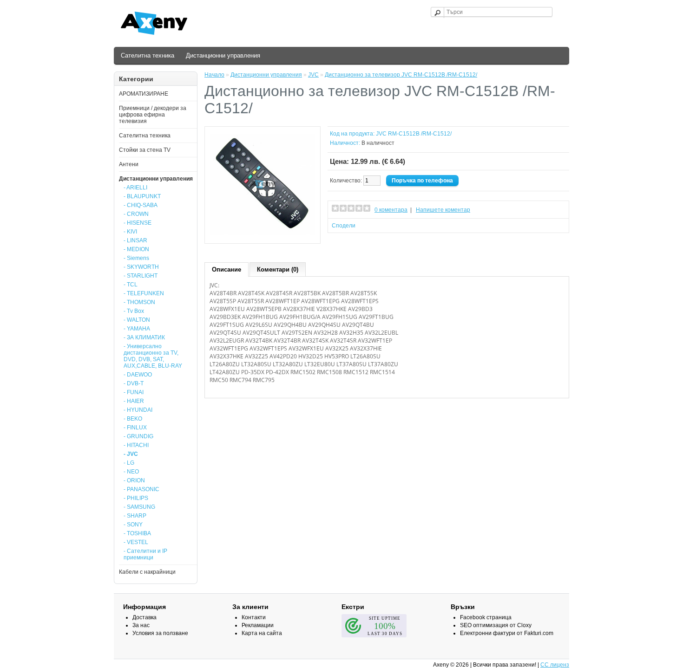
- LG (129, 463)
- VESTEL (136, 542)
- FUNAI (134, 392)
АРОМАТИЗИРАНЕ (143, 94)
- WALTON (137, 320)
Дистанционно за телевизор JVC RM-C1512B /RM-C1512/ (401, 74)
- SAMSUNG (139, 507)
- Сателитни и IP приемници (145, 554)
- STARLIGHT (141, 275)
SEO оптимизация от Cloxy (496, 625)
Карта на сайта (262, 633)
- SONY (133, 524)
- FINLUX (135, 427)
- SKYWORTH (141, 267)
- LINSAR (135, 240)
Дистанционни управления (223, 55)
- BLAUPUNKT (142, 196)
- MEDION (136, 249)
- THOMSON (139, 302)
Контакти (254, 617)
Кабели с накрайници (147, 572)
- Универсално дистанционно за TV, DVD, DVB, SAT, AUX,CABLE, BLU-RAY (153, 356)
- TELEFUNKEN (144, 293)
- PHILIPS (136, 498)
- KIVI (130, 231)
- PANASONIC (141, 489)
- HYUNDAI (138, 410)
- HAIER (134, 401)
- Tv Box (134, 311)
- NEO (131, 471)
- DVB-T (134, 383)
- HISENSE (137, 223)
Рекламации (258, 625)
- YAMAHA (137, 328)
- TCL (131, 284)
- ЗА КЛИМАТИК (144, 337)
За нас (141, 625)
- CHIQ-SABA (141, 205)
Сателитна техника (147, 55)
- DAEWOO (138, 374)
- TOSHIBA (137, 533)
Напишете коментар (443, 210)
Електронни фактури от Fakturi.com (506, 633)
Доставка (144, 617)
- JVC (131, 454)
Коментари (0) (277, 269)
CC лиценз (554, 665)
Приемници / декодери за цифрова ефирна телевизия (152, 114)
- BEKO (133, 418)
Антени (128, 164)
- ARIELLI (135, 187)
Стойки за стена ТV (145, 150)
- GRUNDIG (138, 436)
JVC (313, 74)
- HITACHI (136, 445)
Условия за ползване (160, 633)
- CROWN (136, 214)
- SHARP (135, 515)
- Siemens (136, 258)
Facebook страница (486, 617)
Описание (226, 269)
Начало (214, 74)
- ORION (134, 480)
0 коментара (390, 210)
